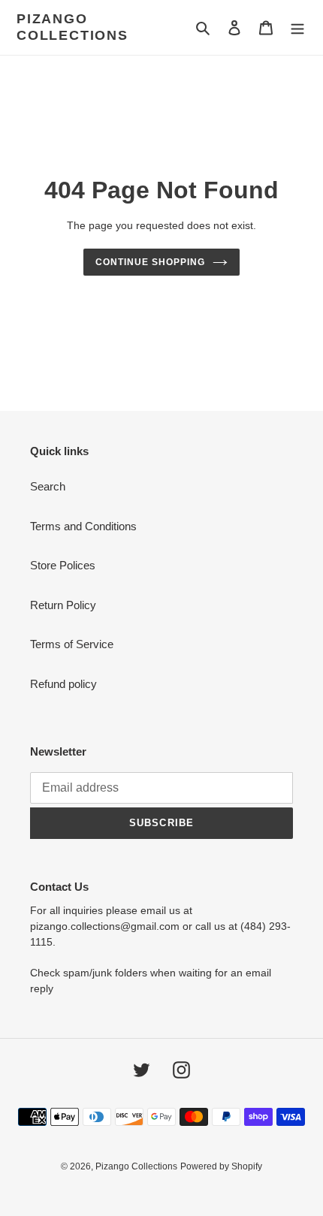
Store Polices (62, 565)
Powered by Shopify (221, 1166)
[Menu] (297, 27)
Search (47, 486)
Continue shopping (150, 262)
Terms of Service (71, 644)
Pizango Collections (72, 27)
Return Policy (63, 605)
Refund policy (63, 683)
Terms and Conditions (83, 526)
